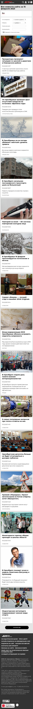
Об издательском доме (9, 639)
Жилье (4, 348)
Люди (4, 392)
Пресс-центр (23, 639)
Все (3, 13)
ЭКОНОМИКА (6, 509)
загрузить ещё (17, 627)
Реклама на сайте (7, 648)
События (5, 270)
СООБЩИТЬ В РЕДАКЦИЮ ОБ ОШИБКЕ (13, 654)
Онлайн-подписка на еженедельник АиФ (15, 641)
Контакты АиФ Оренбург (9, 646)
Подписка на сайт (7, 643)
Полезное (5, 230)
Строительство (7, 113)
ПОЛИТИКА (5, 195)
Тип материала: (6, 19)
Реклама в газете (21, 648)
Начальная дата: (6, 26)
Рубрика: (4, 22)
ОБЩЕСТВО (5, 73)
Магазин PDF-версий (22, 643)
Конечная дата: (6, 29)
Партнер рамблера (15, 701)
